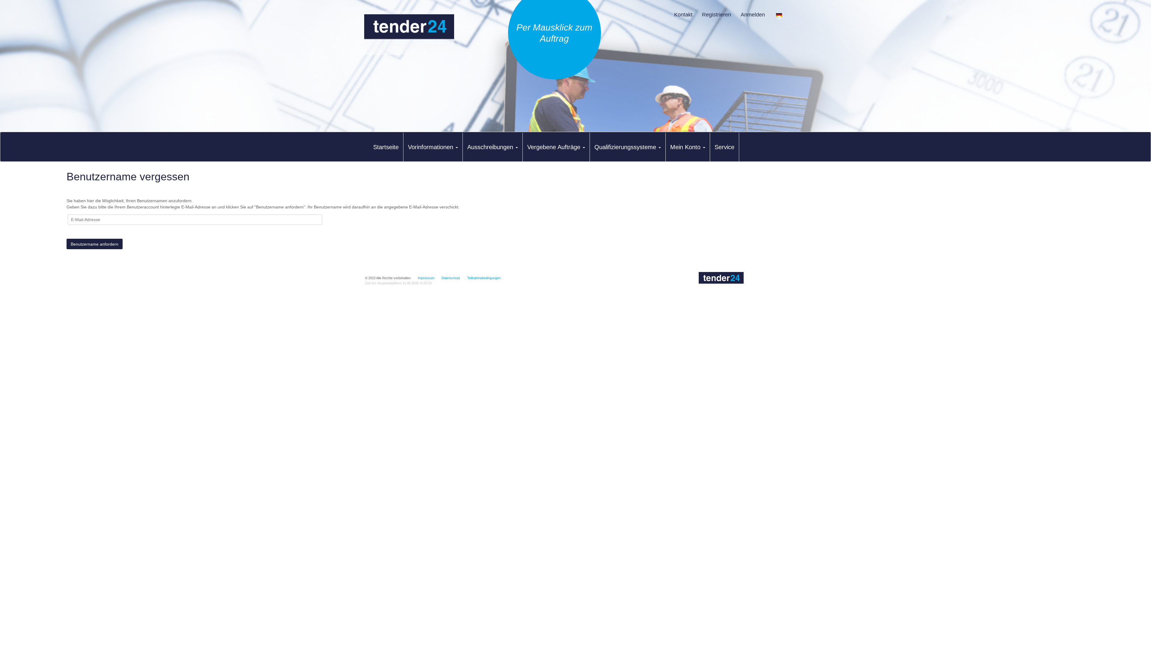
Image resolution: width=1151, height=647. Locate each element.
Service (724, 147)
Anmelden (753, 15)
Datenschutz (451, 278)
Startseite (386, 147)
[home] (409, 32)
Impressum (426, 278)
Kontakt (683, 15)
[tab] (386, 147)
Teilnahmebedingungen (484, 278)
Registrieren (716, 15)
